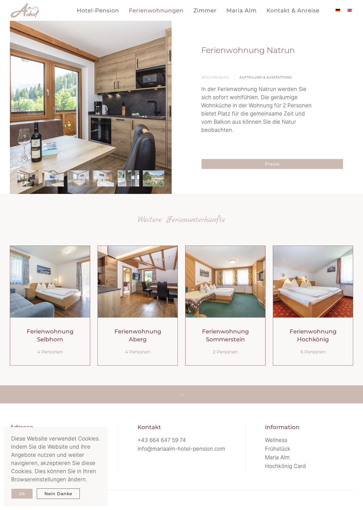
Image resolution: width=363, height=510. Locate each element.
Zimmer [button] (205, 10)
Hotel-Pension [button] (98, 10)
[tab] (28, 178)
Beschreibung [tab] (215, 77)
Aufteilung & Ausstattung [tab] (266, 77)
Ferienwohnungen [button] (156, 10)
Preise (272, 164)
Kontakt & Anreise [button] (293, 10)
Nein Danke (58, 493)
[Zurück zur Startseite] (27, 10)
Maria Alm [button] (241, 10)
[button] (181, 394)
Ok (22, 493)
